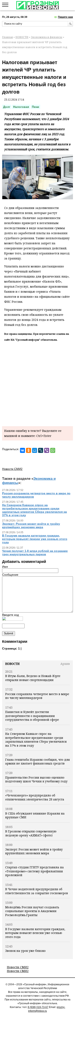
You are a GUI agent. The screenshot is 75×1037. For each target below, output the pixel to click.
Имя (5, 566)
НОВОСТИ (21, 37)
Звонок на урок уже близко (25, 951)
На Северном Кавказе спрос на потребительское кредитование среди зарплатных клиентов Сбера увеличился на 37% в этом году (36, 739)
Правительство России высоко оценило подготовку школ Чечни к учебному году (36, 779)
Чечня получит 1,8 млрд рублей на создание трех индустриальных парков (35, 552)
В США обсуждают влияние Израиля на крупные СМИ (35, 815)
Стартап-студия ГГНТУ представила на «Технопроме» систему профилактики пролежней (34, 871)
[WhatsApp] (52, 450)
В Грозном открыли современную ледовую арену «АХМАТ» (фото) (30, 833)
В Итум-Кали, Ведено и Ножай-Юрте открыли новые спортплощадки (32, 678)
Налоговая (21, 106)
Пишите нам (65, 17)
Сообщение (10, 574)
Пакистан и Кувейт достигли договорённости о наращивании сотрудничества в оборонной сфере (32, 716)
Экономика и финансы (46, 37)
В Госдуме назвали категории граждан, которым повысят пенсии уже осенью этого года (35, 933)
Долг (6, 106)
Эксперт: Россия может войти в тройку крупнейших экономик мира (34, 851)
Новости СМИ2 (18, 967)
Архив (65, 664)
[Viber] (46, 450)
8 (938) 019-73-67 (38, 1007)
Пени (35, 106)
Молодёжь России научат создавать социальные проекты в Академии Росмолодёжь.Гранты (32, 911)
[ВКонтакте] (22, 450)
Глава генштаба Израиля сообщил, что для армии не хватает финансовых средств (37, 761)
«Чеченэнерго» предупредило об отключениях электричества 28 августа (34, 797)
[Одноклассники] (28, 450)
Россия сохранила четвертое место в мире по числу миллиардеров (37, 696)
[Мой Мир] (34, 450)
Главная (7, 37)
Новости (12, 664)
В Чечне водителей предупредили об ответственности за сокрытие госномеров (36, 891)
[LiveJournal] (40, 450)
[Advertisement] (37, 383)
